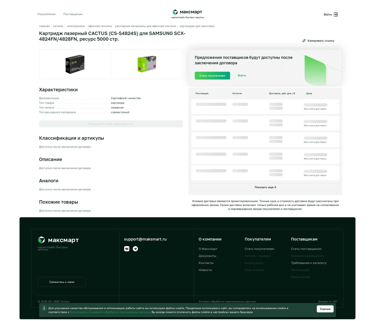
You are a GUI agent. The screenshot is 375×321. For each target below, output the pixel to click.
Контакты (206, 263)
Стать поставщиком (306, 249)
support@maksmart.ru (145, 239)
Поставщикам (72, 14)
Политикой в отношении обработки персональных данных (110, 312)
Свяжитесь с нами (61, 281)
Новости (205, 270)
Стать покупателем (259, 249)
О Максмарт (208, 249)
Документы (207, 256)
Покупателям (46, 14)
